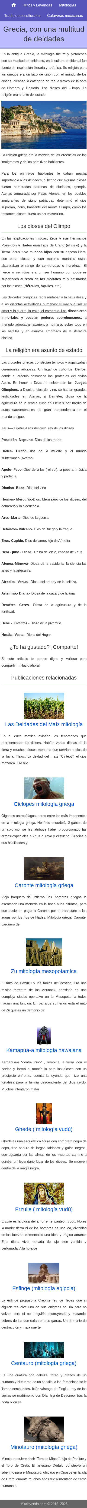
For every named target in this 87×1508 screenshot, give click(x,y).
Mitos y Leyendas (37, 5)
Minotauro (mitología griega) (43, 1447)
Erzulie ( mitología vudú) (44, 1209)
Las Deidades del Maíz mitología (44, 724)
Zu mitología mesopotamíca (44, 971)
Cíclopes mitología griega (44, 804)
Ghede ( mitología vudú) (44, 1129)
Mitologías (67, 5)
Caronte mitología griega (44, 885)
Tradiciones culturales (22, 15)
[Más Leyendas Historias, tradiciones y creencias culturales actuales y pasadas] (13, 5)
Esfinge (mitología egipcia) (43, 1288)
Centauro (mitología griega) (44, 1363)
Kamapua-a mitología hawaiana (44, 1050)
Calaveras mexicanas (65, 15)
